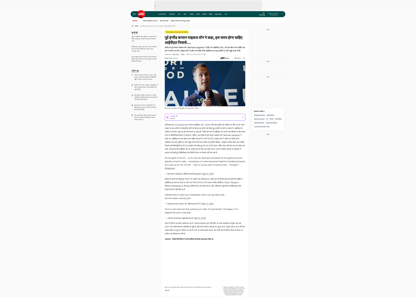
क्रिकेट (192, 14)
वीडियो (211, 14)
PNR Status (270, 115)
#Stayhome (170, 168)
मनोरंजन (204, 14)
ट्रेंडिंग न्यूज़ (135, 71)
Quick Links (259, 111)
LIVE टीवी (162, 14)
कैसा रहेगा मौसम (164, 21)
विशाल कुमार (176, 54)
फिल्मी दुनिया (278, 119)
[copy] (244, 58)
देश (179, 14)
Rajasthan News (259, 115)
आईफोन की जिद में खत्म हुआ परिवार (180, 21)
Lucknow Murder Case (262, 126)
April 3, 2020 (208, 174)
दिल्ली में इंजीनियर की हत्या (150, 21)
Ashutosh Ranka (271, 123)
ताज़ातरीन (172, 14)
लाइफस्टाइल (218, 14)
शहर (185, 14)
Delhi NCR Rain (259, 123)
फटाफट (198, 14)
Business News (259, 119)
